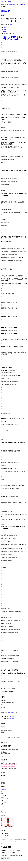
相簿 (4, 27)
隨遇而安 (5, 11)
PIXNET (6, 839)
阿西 (2, 704)
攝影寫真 (12, 24)
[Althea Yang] (1, 811)
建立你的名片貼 (3, 812)
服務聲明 (16, 841)
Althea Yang (3, 809)
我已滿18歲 (3, 858)
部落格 (5, 29)
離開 (8, 858)
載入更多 (3, 723)
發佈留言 (3, 732)
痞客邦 (8, 712)
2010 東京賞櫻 (13, 718)
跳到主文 (3, 15)
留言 (12, 712)
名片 (4, 31)
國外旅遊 (11, 716)
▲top (2, 720)
